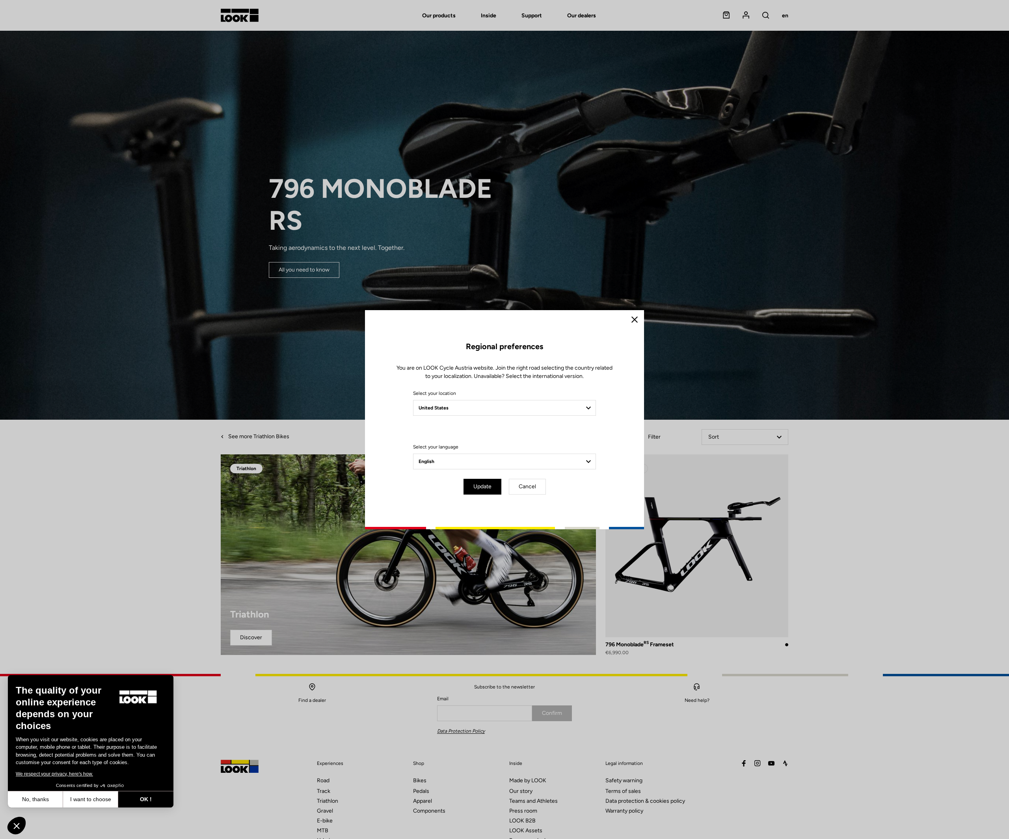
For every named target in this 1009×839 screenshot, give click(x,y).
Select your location (434, 393)
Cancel (527, 486)
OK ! (146, 799)
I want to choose (90, 799)
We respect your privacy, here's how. (54, 774)
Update (482, 486)
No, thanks (35, 799)
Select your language (435, 447)
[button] (16, 825)
